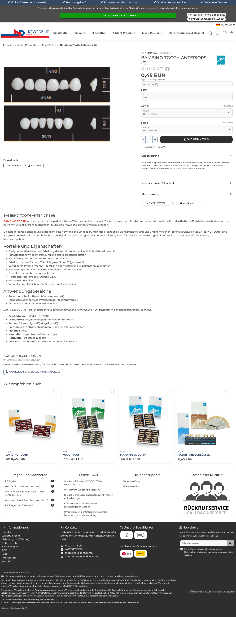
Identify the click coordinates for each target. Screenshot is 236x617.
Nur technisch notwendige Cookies (206, 15)
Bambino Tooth (16, 454)
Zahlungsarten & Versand (29, 505)
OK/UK (145, 106)
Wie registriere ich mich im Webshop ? (29, 500)
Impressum (9, 557)
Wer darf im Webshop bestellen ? (29, 486)
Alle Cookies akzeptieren (118, 15)
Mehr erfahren (191, 8)
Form (144, 89)
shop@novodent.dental (79, 552)
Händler (6, 531)
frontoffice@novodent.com (81, 556)
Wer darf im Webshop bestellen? (82, 489)
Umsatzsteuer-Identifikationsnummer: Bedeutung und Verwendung (85, 513)
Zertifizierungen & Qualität (186, 32)
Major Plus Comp (133, 454)
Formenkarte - (25, 165)
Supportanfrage (131, 481)
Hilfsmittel (99, 32)
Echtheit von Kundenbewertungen (23, 360)
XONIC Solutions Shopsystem (220, 592)
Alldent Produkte (124, 32)
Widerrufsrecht (11, 535)
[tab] (30, 216)
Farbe (144, 122)
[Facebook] (167, 68)
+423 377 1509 (73, 549)
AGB (4, 550)
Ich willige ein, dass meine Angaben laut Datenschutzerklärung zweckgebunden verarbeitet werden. (208, 552)
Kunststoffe (60, 32)
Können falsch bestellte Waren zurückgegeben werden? (81, 505)
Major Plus (71, 454)
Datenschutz (9, 543)
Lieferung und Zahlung (15, 539)
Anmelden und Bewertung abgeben (35, 371)
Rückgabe (29, 481)
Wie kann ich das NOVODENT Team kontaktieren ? (29, 493)
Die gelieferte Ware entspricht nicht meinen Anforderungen (88, 496)
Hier (43, 602)
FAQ (4, 553)
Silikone (79, 32)
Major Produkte (152, 33)
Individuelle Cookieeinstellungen (206, 19)
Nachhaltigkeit (10, 546)
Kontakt (6, 561)
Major (168, 53)
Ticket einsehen (131, 486)
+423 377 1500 (73, 545)
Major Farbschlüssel (193, 454)
